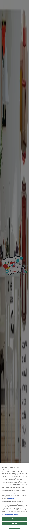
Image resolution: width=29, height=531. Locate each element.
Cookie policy (11, 498)
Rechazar (14, 523)
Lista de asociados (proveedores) (10, 514)
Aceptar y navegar (14, 519)
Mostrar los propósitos (14, 528)
